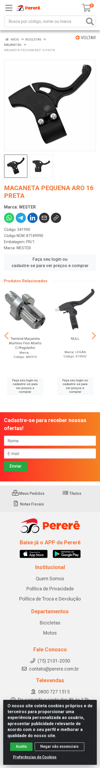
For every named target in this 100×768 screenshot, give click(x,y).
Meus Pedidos (31, 493)
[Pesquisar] (89, 21)
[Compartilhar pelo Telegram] (21, 218)
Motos (50, 633)
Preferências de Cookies (35, 757)
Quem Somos (50, 578)
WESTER (23, 248)
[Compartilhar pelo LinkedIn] (32, 218)
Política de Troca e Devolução (50, 599)
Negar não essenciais (59, 746)
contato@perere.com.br (54, 669)
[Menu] (9, 8)
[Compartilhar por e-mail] (44, 218)
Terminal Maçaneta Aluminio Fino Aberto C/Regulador (25, 343)
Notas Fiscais (31, 504)
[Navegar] (6, 336)
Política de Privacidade (50, 588)
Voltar (88, 37)
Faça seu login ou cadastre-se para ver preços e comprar (50, 262)
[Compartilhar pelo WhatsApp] (9, 218)
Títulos (75, 493)
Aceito (21, 746)
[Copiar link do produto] (56, 218)
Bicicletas (50, 623)
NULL (75, 338)
